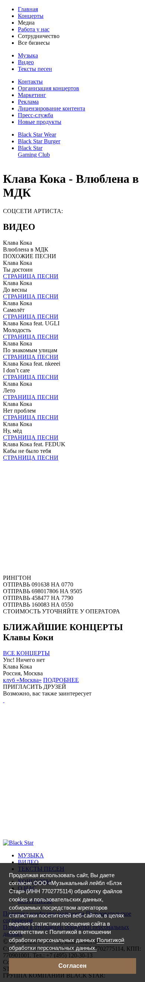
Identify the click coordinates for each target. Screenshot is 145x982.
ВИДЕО (28, 862)
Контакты (30, 81)
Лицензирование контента (51, 108)
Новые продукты (39, 122)
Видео (26, 62)
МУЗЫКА (31, 855)
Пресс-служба (35, 115)
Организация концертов (48, 88)
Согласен (72, 966)
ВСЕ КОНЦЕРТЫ (26, 653)
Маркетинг (32, 95)
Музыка (28, 55)
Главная (28, 9)
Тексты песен (35, 69)
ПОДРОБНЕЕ (61, 680)
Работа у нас (33, 29)
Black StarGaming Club (34, 151)
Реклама (28, 101)
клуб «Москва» (22, 680)
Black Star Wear (37, 134)
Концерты (31, 16)
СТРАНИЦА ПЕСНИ (30, 276)
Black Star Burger (39, 141)
